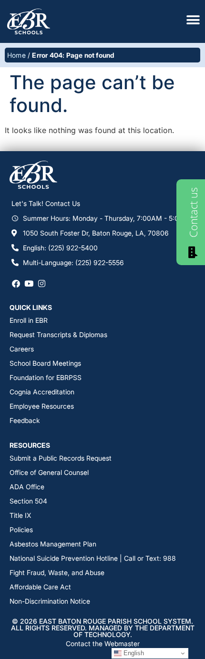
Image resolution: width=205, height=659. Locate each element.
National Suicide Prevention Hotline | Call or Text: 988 (93, 558)
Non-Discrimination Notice (50, 601)
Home (16, 55)
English (133, 653)
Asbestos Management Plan (53, 544)
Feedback (25, 420)
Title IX (20, 515)
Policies (21, 529)
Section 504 (28, 501)
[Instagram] (41, 283)
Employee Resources (42, 406)
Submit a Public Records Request (61, 458)
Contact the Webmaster (103, 643)
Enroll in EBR (29, 320)
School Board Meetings (45, 363)
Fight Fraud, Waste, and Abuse (57, 572)
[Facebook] (16, 283)
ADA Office (27, 487)
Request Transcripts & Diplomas (58, 334)
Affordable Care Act (40, 587)
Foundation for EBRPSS (46, 377)
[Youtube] (28, 283)
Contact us (193, 212)
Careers (22, 349)
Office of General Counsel (49, 472)
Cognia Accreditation (42, 392)
